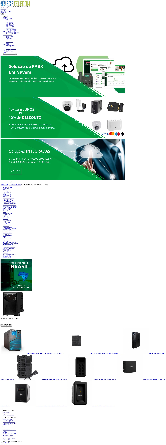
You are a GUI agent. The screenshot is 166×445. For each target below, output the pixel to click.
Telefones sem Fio (7, 208)
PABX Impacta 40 (9, 23)
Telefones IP (5, 210)
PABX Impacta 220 (10, 26)
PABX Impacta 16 (9, 22)
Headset (4, 212)
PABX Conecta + (9, 19)
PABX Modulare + (10, 21)
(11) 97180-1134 (6, 414)
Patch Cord (5, 251)
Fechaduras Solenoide (7, 235)
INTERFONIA (6, 44)
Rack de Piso (5, 241)
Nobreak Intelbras (15, 185)
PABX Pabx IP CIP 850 (11, 30)
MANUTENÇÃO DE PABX (9, 31)
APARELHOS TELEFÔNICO (10, 207)
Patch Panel (5, 253)
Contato (4, 52)
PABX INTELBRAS (7, 18)
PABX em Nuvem (7, 50)
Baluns (7, 43)
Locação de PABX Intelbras (9, 201)
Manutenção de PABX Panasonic (12, 33)
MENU (2, 13)
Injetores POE (6, 249)
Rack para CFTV (6, 240)
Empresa (5, 17)
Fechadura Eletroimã (7, 233)
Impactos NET (6, 442)
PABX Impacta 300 (10, 28)
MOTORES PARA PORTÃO (9, 242)
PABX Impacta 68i (10, 24)
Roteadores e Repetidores (8, 248)
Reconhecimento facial (7, 255)
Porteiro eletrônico (9, 46)
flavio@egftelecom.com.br (8, 415)
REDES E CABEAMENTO (9, 247)
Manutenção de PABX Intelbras (12, 32)
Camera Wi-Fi (8, 39)
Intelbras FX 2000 (7, 229)
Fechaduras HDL (9, 36)
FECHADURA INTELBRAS (9, 228)
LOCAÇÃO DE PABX (8, 200)
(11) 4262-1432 (6, 412)
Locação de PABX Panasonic (9, 202)
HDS (4, 246)
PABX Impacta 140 (10, 25)
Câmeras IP (8, 40)
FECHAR (5, 16)
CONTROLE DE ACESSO (9, 254)
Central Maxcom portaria (11, 45)
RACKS (5, 239)
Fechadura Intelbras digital (8, 230)
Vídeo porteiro (9, 47)
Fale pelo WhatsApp (6, 443)
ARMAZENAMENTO (8, 244)
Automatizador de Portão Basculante (10, 243)
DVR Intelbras (9, 38)
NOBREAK (4, 185)
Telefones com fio (6, 209)
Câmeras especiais (9, 42)
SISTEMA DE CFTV (7, 35)
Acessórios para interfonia (11, 49)
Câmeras (7, 37)
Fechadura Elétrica (7, 234)
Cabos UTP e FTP (7, 250)
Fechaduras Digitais (7, 231)
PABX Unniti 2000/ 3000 (11, 29)
